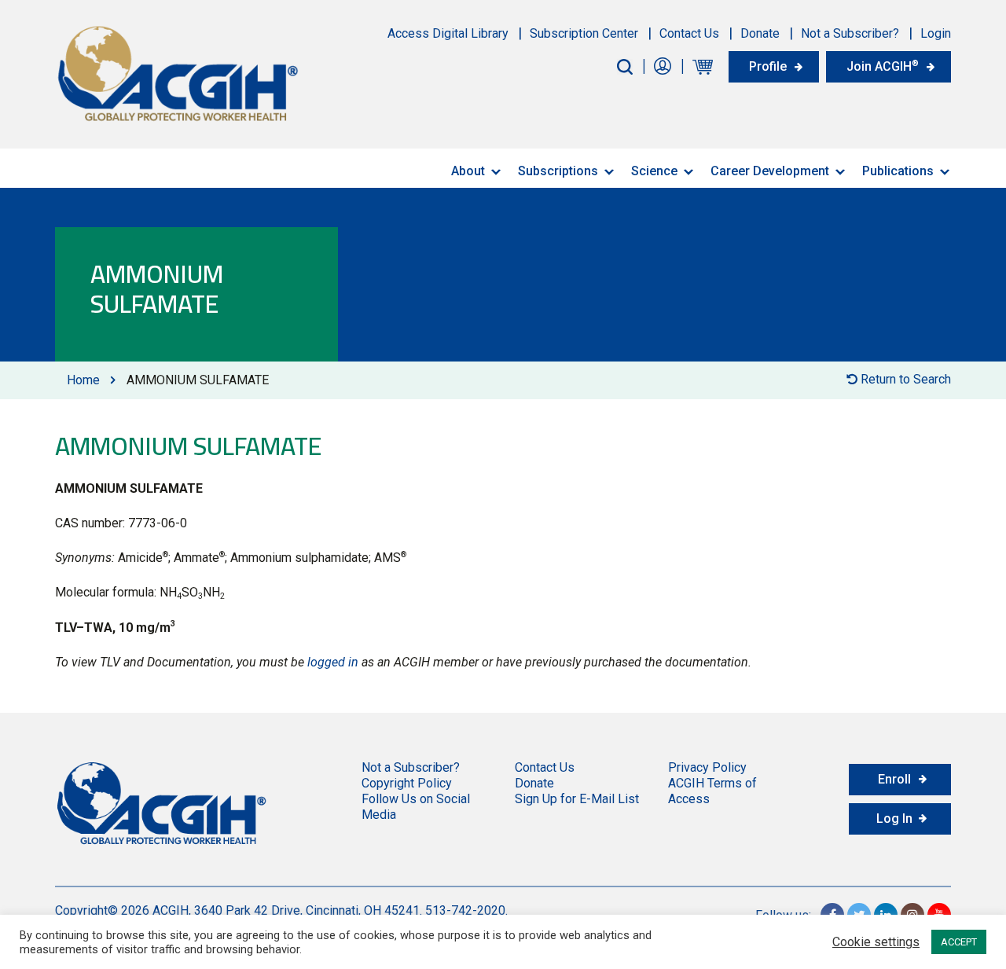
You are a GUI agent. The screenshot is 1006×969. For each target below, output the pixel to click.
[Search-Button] (625, 67)
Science (654, 170)
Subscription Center (584, 33)
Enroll (894, 779)
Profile (768, 66)
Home (83, 380)
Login (935, 33)
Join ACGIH (882, 66)
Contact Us (689, 33)
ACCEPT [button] (959, 942)
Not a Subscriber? (850, 33)
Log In (894, 818)
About (468, 170)
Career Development (769, 170)
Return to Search (904, 379)
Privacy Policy (707, 767)
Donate (760, 33)
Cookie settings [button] (876, 942)
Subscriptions (558, 170)
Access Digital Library (448, 33)
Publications (898, 170)
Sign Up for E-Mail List (577, 798)
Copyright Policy (407, 783)
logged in (332, 662)
